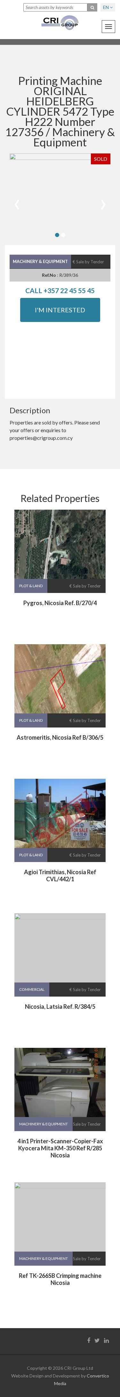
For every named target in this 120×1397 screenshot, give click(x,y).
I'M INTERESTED (60, 310)
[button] (57, 235)
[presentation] (17, 201)
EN (106, 7)
